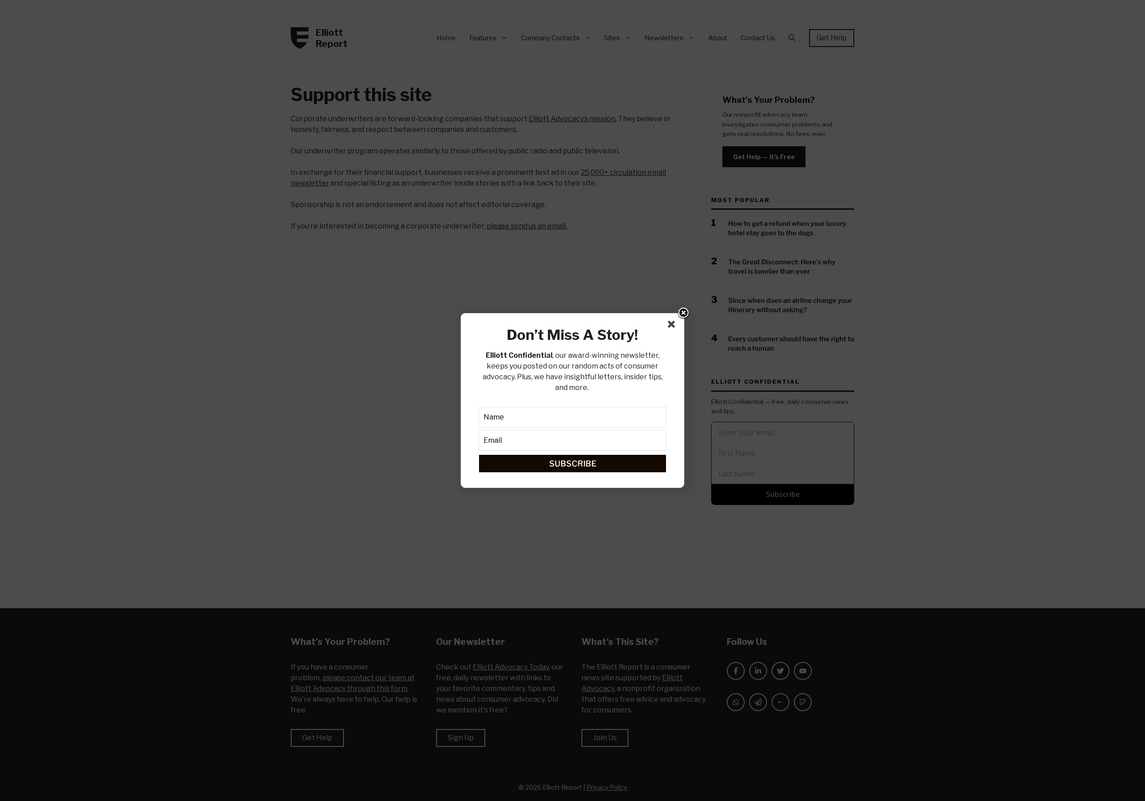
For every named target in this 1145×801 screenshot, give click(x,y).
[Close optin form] (673, 326)
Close (683, 313)
